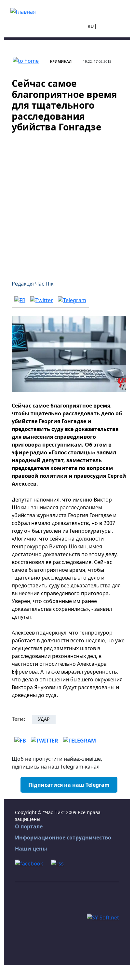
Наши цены (31, 848)
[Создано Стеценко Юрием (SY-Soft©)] (103, 917)
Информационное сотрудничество (63, 837)
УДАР (43, 719)
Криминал (61, 61)
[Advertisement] (67, 202)
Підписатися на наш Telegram (69, 784)
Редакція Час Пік (32, 283)
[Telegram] (72, 300)
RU (90, 26)
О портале (29, 826)
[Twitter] (41, 300)
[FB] (19, 300)
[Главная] (23, 11)
